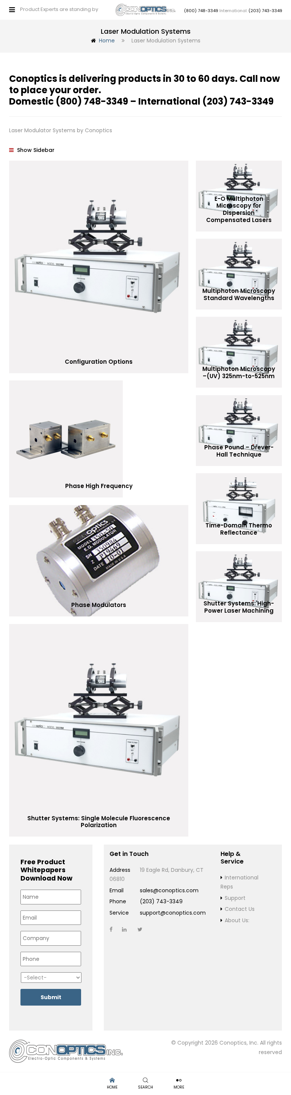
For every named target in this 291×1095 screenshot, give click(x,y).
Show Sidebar (35, 150)
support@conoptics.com (173, 913)
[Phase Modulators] (98, 560)
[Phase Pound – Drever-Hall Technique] (239, 430)
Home (107, 40)
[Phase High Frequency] (98, 438)
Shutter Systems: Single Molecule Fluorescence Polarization (98, 821)
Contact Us (240, 909)
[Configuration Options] (98, 267)
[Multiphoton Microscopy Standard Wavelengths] (239, 274)
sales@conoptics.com (169, 890)
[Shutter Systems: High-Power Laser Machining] (239, 586)
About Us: (237, 920)
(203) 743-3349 (265, 11)
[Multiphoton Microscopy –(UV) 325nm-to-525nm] (239, 352)
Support (235, 898)
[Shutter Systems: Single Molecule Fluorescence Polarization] (98, 730)
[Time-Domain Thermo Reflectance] (239, 508)
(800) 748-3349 (201, 11)
